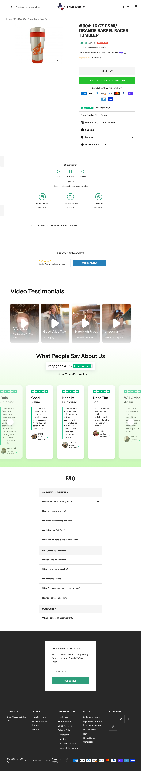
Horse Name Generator (89, 740)
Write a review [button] (89, 262)
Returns (35, 729)
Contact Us (63, 734)
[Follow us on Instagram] (128, 719)
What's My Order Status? (40, 723)
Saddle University (91, 717)
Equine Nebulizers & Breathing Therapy (92, 723)
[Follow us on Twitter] (120, 719)
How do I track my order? (54, 511)
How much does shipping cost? (57, 501)
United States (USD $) (15, 760)
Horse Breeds (89, 729)
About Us (62, 739)
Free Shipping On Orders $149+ (92, 47)
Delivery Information (68, 748)
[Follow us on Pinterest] (113, 726)
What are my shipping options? (57, 520)
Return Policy (64, 721)
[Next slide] (130, 422)
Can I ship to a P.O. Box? (53, 530)
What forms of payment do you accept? (61, 588)
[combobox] (36, 7)
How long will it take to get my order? (60, 539)
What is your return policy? (55, 569)
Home (8, 19)
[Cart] (134, 7)
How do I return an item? (54, 559)
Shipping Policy (65, 725)
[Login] (128, 7)
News (85, 733)
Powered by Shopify (57, 760)
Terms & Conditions (67, 743)
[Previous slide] (10, 422)
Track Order (63, 717)
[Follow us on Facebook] (113, 719)
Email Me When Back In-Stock (107, 80)
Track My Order (39, 717)
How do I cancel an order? (54, 597)
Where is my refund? (52, 578)
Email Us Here (102, 144)
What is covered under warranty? (58, 617)
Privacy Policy (64, 730)
